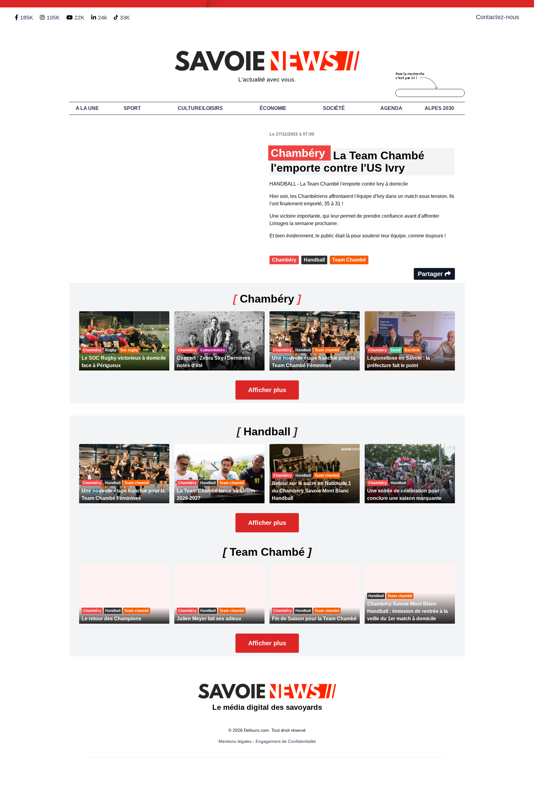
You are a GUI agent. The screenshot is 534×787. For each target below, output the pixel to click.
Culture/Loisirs (200, 108)
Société (334, 108)
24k (102, 18)
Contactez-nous (497, 17)
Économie (273, 108)
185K (26, 18)
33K (125, 18)
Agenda (391, 108)
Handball (314, 259)
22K (79, 18)
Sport (132, 108)
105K (53, 18)
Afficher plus (267, 390)
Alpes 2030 (439, 108)
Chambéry (284, 259)
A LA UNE (87, 108)
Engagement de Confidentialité (286, 741)
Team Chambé (349, 259)
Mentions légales (235, 741)
